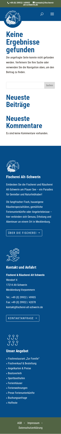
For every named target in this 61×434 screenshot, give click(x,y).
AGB (19, 423)
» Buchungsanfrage (16, 397)
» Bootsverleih (14, 373)
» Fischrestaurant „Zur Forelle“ (22, 358)
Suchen (49, 85)
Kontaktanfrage (21, 318)
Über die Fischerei (22, 233)
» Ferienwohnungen (16, 388)
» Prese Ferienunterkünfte (20, 392)
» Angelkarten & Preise (18, 368)
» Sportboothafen (15, 378)
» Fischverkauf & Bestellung (21, 363)
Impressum (33, 423)
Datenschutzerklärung (31, 427)
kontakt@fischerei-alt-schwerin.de (24, 307)
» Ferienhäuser (14, 383)
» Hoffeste (11, 402)
